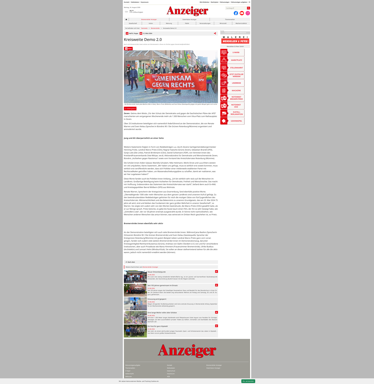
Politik (187, 23)
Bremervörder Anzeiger (149, 19)
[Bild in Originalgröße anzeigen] (171, 76)
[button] (249, 2)
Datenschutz (171, 371)
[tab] (128, 48)
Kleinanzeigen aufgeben (239, 2)
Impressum (145, 2)
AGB (168, 376)
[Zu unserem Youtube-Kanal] (242, 13)
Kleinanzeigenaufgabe (132, 365)
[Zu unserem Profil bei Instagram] (248, 13)
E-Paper (127, 371)
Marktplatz (214, 2)
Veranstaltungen (205, 23)
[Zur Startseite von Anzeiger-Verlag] (187, 11)
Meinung (169, 23)
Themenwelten (230, 19)
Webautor (128, 376)
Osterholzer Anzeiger (189, 19)
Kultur (151, 23)
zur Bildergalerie (130, 108)
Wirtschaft (223, 23)
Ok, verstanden (248, 381)
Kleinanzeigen (224, 2)
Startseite (144, 28)
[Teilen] (215, 33)
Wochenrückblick (241, 23)
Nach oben (131, 262)
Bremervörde (155, 28)
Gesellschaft (133, 23)
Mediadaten (135, 2)
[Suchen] (248, 8)
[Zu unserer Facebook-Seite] (236, 13)
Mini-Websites (204, 2)
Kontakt (126, 2)
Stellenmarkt (129, 374)
